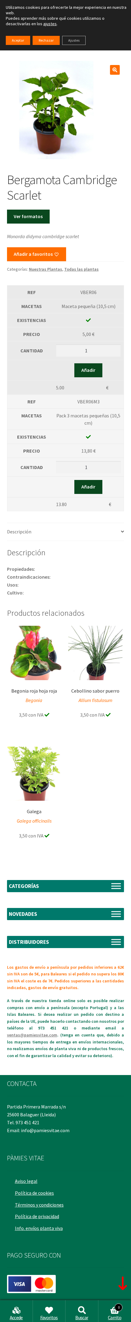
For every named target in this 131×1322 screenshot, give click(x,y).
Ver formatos (28, 216)
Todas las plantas (81, 269)
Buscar (81, 1317)
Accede (16, 1317)
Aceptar (18, 40)
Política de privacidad (37, 1216)
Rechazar (46, 40)
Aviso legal (26, 1181)
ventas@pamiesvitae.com (32, 1035)
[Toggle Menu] (116, 886)
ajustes (50, 23)
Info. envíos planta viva (39, 1228)
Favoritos (49, 1317)
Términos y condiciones (39, 1205)
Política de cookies (34, 1193)
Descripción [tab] (19, 532)
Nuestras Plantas (45, 269)
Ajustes (74, 40)
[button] (115, 70)
